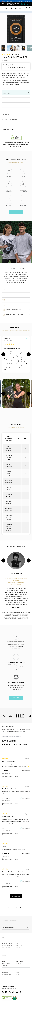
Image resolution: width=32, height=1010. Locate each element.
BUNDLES (18, 947)
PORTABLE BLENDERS (21, 941)
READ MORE (6, 88)
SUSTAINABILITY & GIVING (22, 958)
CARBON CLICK (19, 961)
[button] (10, 54)
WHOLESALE (4, 965)
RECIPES (3, 958)
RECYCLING (18, 963)
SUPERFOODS (5, 949)
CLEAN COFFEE (19, 940)
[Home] (16, 8)
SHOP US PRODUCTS (25, 1)
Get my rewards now (8, 927)
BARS (3, 950)
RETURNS (18, 974)
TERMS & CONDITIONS (21, 976)
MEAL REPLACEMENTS (7, 945)
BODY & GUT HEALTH (6, 947)
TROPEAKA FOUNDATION (21, 959)
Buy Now (16, 212)
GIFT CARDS (19, 950)
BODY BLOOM (19, 945)
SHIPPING (18, 972)
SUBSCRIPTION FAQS (6, 974)
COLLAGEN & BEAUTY (7, 943)
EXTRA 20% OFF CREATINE (7, 3)
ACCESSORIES (19, 949)
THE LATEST (4, 959)
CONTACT (4, 976)
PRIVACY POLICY (5, 977)
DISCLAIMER (19, 977)
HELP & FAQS (5, 972)
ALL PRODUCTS (5, 940)
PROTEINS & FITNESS (6, 941)
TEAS (17, 943)
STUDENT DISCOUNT (6, 963)
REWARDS (4, 961)
